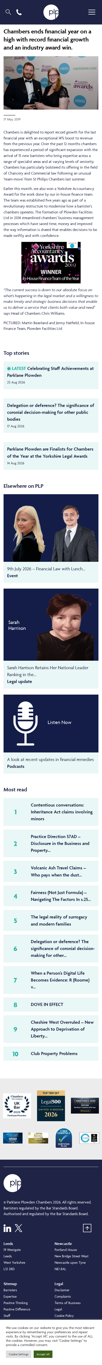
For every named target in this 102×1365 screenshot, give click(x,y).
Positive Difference (17, 1309)
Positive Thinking (16, 1303)
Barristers (10, 1290)
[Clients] (17, 1105)
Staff (7, 1316)
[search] (8, 12)
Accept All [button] (43, 1354)
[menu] (91, 12)
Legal (58, 1309)
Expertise (10, 1296)
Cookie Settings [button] (18, 1354)
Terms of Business (68, 1303)
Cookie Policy (64, 1316)
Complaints (63, 1296)
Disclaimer (62, 1290)
